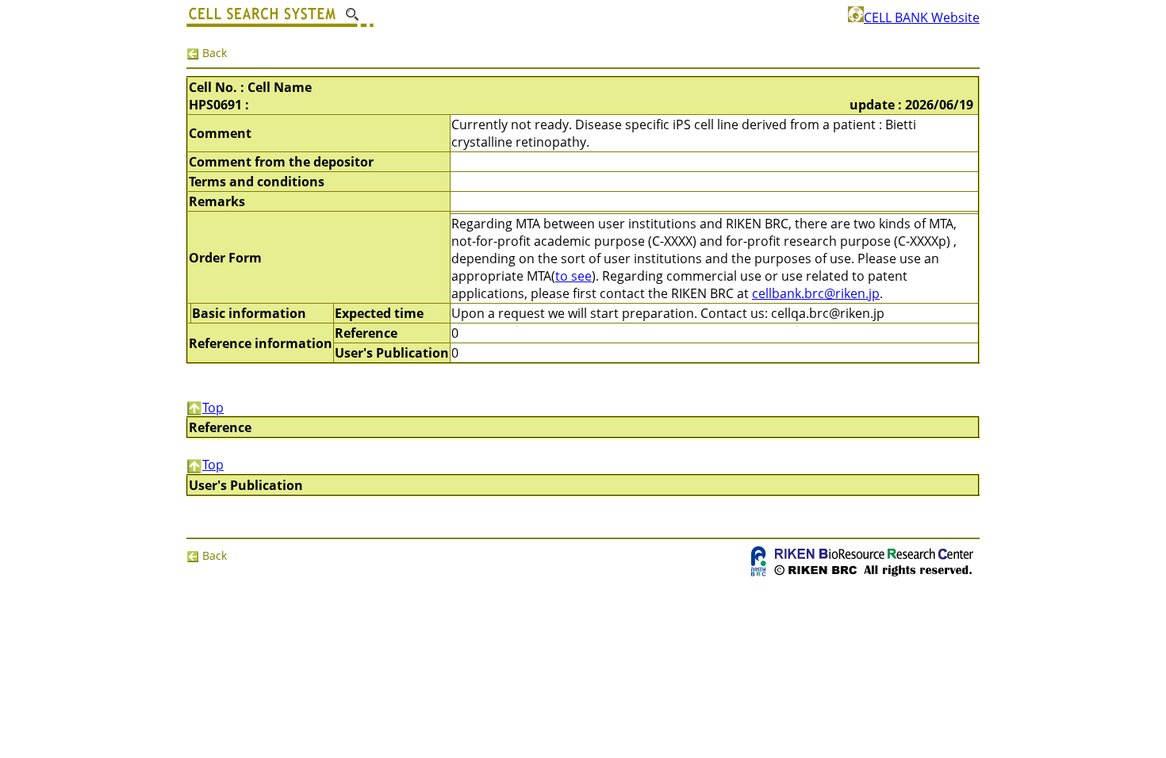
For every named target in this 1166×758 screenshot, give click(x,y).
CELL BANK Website (922, 17)
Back (213, 52)
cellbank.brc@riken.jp (816, 293)
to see (573, 276)
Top (213, 407)
